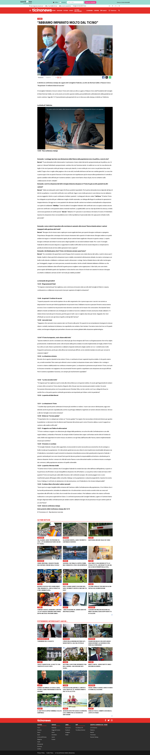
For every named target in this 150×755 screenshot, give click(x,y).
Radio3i (104, 10)
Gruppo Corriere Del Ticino (79, 6)
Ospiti (38, 742)
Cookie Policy (49, 753)
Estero (66, 10)
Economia (90, 10)
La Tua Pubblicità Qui (52, 6)
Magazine (39, 739)
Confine (96, 10)
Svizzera (59, 10)
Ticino (54, 10)
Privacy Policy (41, 753)
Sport (71, 10)
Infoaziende (40, 744)
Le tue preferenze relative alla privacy (65, 753)
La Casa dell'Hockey (78, 10)
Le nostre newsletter (66, 6)
